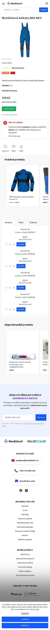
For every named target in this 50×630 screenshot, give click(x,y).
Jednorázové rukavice (25, 558)
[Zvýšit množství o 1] (13, 244)
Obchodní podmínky (25, 527)
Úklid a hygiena (25, 571)
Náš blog (25, 514)
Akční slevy (25, 554)
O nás (25, 510)
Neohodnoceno (18, 68)
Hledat (43, 9)
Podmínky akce (14, 136)
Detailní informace (9, 90)
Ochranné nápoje (25, 567)
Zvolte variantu (9, 109)
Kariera (25, 535)
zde (37, 609)
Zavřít (44, 155)
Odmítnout (25, 625)
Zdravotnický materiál (25, 575)
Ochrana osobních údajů (25, 531)
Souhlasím (25, 619)
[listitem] (22, 186)
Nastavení (25, 614)
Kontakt (25, 506)
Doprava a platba (25, 518)
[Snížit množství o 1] (6, 244)
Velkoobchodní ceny (25, 523)
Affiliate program (25, 539)
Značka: (7, 63)
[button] (4, 185)
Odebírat (41, 417)
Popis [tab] (21, 222)
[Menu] (2, 3)
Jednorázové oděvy (25, 563)
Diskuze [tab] (33, 222)
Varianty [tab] (8, 222)
